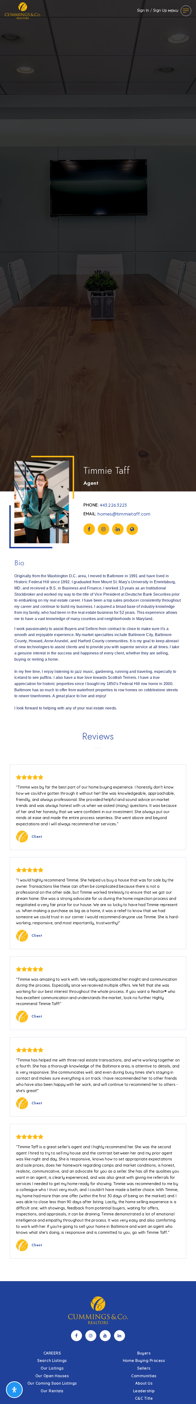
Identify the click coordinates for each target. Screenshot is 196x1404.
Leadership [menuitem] (144, 1390)
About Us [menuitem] (143, 1383)
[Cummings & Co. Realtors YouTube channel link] (105, 1335)
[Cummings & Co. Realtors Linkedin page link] (119, 1335)
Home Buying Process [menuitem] (144, 1360)
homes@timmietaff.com (124, 514)
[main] (98, 640)
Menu (173, 10)
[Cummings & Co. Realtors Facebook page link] (76, 1335)
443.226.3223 (113, 505)
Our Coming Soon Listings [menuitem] (52, 1383)
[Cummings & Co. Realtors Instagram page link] (90, 1335)
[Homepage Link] (23, 10)
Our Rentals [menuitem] (52, 1390)
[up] (185, 1392)
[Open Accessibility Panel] (14, 1389)
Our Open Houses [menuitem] (52, 1375)
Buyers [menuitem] (144, 1353)
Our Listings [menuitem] (52, 1368)
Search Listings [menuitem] (52, 1360)
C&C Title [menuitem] (144, 1398)
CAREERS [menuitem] (52, 1353)
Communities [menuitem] (144, 1375)
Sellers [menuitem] (144, 1368)
